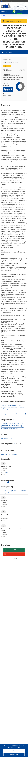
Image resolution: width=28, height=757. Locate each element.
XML (15, 549)
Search (21, 6)
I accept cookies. (14, 750)
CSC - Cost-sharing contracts (9, 454)
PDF (15, 554)
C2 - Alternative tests (6, 438)
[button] (18, 6)
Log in (14, 6)
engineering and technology (8, 405)
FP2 (4, 15)
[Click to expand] (25, 498)
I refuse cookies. (14, 754)
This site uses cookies (9, 745)
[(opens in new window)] (6, 5)
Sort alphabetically (5, 491)
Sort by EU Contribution (14, 491)
